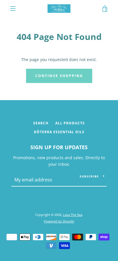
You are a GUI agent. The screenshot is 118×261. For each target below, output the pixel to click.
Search (40, 123)
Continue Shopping (59, 75)
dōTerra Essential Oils (59, 132)
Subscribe (89, 176)
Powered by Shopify (59, 221)
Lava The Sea (72, 215)
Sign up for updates (59, 147)
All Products (70, 123)
